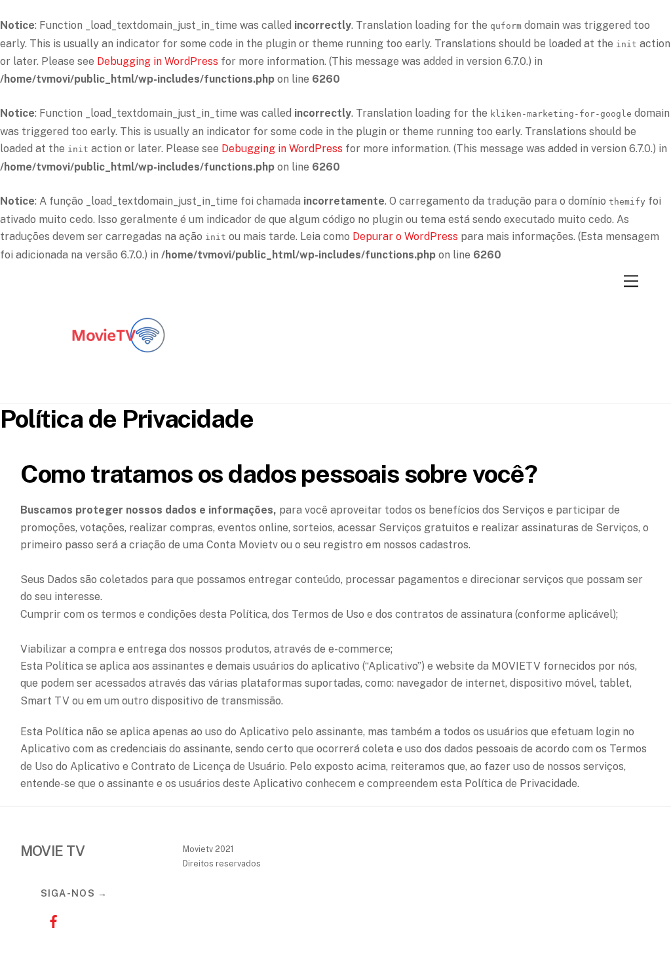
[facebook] (54, 921)
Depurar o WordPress (405, 236)
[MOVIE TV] (118, 391)
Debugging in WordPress (157, 61)
